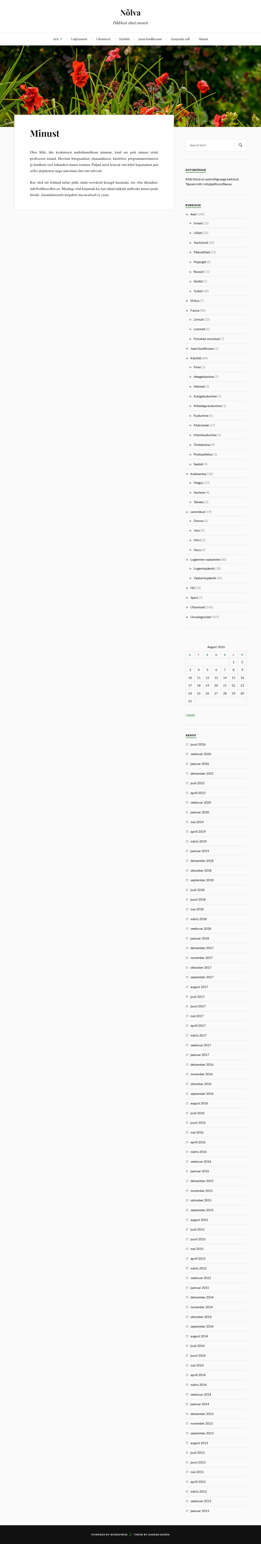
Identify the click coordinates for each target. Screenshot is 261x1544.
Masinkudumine (205, 435)
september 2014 (201, 1326)
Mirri (197, 540)
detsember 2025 (201, 773)
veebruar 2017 (200, 1045)
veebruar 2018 (200, 928)
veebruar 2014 (200, 1394)
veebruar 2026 (200, 754)
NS (192, 588)
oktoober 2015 (200, 1200)
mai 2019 (196, 822)
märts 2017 (198, 1035)
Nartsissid (201, 242)
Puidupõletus (203, 454)
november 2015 (201, 1190)
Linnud (198, 319)
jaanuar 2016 (199, 1171)
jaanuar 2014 (199, 1404)
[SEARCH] (240, 145)
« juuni (190, 715)
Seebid (198, 464)
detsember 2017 (201, 948)
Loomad (199, 329)
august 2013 (199, 1443)
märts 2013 (198, 1491)
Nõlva (130, 12)
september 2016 (201, 1093)
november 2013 (201, 1423)
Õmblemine (202, 445)
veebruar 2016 (200, 1161)
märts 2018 (198, 919)
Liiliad (198, 233)
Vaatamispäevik (205, 578)
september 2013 (201, 1433)
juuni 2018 (198, 899)
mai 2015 (196, 1249)
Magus (198, 482)
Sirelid (198, 281)
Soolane (199, 492)
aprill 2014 (198, 1375)
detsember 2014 (201, 1297)
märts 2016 (198, 1152)
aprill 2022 (198, 793)
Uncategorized (200, 617)
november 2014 (201, 1307)
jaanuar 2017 (199, 1055)
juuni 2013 (198, 1462)
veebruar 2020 (200, 802)
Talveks (199, 502)
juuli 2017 (197, 996)
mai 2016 (196, 1132)
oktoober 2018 (200, 870)
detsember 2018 (201, 860)
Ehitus (194, 300)
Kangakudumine (205, 396)
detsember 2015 (201, 1181)
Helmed (199, 386)
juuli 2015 (197, 1229)
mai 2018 (196, 909)
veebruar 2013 (200, 1501)
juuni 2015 (198, 1239)
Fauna (194, 310)
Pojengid (200, 262)
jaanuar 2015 (199, 1287)
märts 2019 (198, 841)
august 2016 (199, 1103)
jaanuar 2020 (199, 812)
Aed (56, 39)
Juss (197, 530)
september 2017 (201, 977)
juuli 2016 (197, 1113)
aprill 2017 (198, 1025)
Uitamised (103, 39)
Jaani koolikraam (150, 39)
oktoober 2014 (200, 1317)
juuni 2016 (198, 1122)
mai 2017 (196, 1016)
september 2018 (201, 880)
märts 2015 (198, 1268)
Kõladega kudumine (208, 406)
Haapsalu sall (180, 39)
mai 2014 (196, 1365)
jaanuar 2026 (199, 763)
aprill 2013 (198, 1481)
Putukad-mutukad (207, 339)
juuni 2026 (198, 744)
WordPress (118, 1534)
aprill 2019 (198, 831)
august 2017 (199, 987)
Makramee (201, 425)
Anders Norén (159, 1534)
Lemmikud (197, 512)
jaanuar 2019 (199, 851)
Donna (198, 521)
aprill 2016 (198, 1142)
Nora (197, 550)
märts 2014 (198, 1384)
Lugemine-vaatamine (205, 559)
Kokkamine (198, 474)
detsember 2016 (201, 1064)
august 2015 (199, 1220)
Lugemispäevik (204, 568)
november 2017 (201, 957)
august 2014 (199, 1336)
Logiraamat (79, 39)
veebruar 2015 (200, 1278)
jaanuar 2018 (199, 938)
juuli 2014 (197, 1346)
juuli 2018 (197, 890)
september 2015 (201, 1210)
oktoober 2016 (200, 1084)
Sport (194, 597)
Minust (203, 39)
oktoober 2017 (200, 967)
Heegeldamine (204, 376)
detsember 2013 (201, 1414)
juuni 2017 (198, 1006)
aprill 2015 (198, 1258)
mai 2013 (196, 1472)
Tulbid (198, 291)
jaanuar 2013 (199, 1511)
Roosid (198, 272)
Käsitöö (124, 39)
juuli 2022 (197, 783)
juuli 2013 (197, 1452)
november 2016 (201, 1074)
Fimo (197, 367)
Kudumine (201, 415)
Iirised (198, 223)
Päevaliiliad (202, 252)
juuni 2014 (198, 1355)
